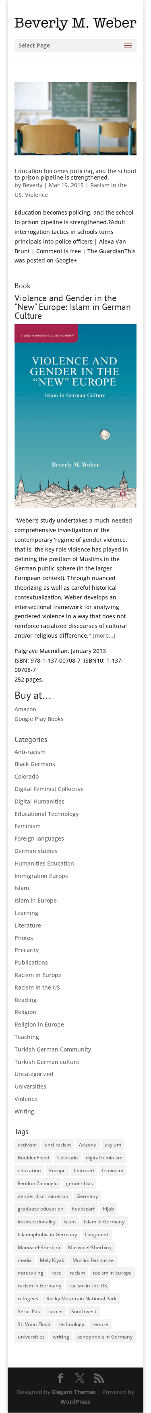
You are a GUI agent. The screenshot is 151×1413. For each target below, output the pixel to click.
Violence (36, 194)
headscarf (83, 1208)
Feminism (27, 826)
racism (77, 1272)
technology (71, 1324)
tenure (100, 1324)
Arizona (88, 1144)
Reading (25, 1000)
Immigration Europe (41, 876)
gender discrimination (43, 1196)
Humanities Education (44, 863)
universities (31, 1336)
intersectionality (37, 1221)
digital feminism (104, 1157)
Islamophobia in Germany (47, 1234)
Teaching (26, 1037)
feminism (112, 1170)
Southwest (84, 1311)
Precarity (26, 950)
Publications (31, 962)
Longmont (97, 1234)
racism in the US (88, 1285)
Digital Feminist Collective (49, 789)
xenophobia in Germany (104, 1336)
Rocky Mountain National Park (81, 1298)
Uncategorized (34, 1074)
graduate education (41, 1208)
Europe (57, 1170)
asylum (113, 1144)
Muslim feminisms (93, 1260)
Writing (24, 1111)
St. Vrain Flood (34, 1324)
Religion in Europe (39, 1024)
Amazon (25, 709)
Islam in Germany (104, 1221)
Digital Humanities (39, 801)
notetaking (30, 1272)
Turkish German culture (46, 1062)
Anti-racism (30, 752)
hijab (108, 1208)
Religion (25, 1012)
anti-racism (58, 1144)
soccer (55, 1311)
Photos (23, 938)
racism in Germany (39, 1285)
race (57, 1272)
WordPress (75, 1401)
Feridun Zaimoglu (38, 1183)
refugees (28, 1298)
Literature (27, 925)
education (29, 1170)
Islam (21, 888)
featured (84, 1170)
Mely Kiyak (52, 1260)
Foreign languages (39, 838)
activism (27, 1144)
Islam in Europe (35, 900)
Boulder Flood (33, 1157)
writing (61, 1336)
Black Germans (34, 764)
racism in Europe (112, 1272)
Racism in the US (37, 987)
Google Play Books (39, 719)
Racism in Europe (38, 975)
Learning (26, 913)
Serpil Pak (29, 1311)
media (25, 1260)
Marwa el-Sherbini (39, 1247)
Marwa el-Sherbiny (90, 1247)
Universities (30, 1086)
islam (70, 1221)
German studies (36, 851)
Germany (87, 1196)
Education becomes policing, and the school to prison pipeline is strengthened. (75, 174)
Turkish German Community (52, 1049)
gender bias (79, 1183)
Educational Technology (46, 814)
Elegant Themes (74, 1392)
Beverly (32, 185)
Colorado (26, 776)
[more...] (104, 635)
